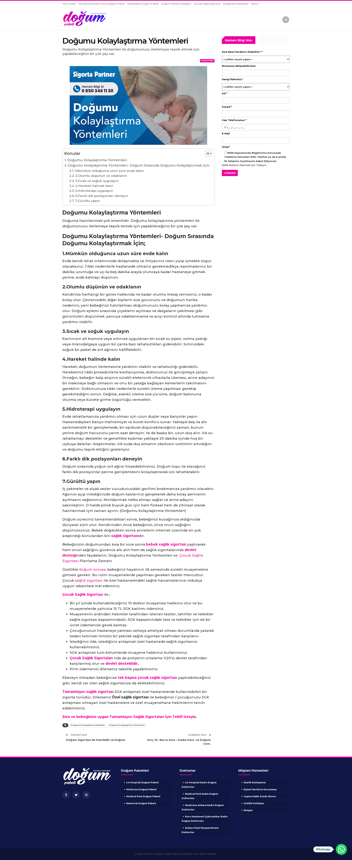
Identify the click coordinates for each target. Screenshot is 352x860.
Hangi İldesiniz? (232, 79)
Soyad (227, 106)
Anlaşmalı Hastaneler (236, 3)
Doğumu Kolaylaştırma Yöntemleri (97, 160)
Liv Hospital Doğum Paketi (142, 782)
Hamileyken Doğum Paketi (143, 3)
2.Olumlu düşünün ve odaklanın (101, 176)
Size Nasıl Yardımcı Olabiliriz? (242, 51)
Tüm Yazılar (69, 3)
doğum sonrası (93, 569)
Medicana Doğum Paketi (141, 789)
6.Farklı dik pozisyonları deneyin (101, 196)
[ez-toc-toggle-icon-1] (206, 154)
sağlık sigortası (89, 580)
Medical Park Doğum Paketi (143, 796)
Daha (254, 3)
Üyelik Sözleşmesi (255, 782)
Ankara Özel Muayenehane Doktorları (200, 830)
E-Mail (226, 133)
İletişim (248, 810)
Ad (224, 93)
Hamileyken (207, 60)
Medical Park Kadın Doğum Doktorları (200, 796)
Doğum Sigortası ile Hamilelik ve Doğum (95, 740)
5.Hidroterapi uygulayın (94, 191)
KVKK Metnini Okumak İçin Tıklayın (244, 165)
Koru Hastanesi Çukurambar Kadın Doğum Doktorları (205, 818)
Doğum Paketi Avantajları (176, 3)
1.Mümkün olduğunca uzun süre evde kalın (109, 171)
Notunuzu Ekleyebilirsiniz (239, 65)
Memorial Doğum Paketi (141, 803)
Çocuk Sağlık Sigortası (207, 3)
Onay (226, 146)
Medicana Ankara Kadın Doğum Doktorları (203, 807)
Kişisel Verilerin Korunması (260, 789)
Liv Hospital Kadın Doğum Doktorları (199, 784)
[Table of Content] (208, 153)
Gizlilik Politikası (254, 803)
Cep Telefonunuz (234, 120)
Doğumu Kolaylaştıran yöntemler (88, 725)
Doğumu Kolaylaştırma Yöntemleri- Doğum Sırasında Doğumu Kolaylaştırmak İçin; (139, 165)
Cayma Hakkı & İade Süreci (260, 796)
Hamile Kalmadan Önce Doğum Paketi (101, 3)
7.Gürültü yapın (88, 201)
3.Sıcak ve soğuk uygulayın (97, 181)
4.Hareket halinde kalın (94, 186)
